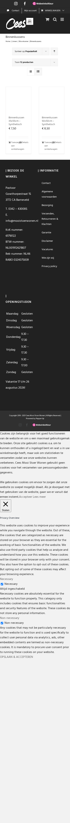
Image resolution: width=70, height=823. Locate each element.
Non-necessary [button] (9, 618)
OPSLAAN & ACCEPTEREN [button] (16, 657)
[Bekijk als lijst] (38, 71)
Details (25, 142)
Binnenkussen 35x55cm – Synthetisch (16, 121)
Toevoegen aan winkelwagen (14, 146)
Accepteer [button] (25, 497)
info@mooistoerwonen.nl (22, 221)
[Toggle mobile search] (55, 19)
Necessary (11, 584)
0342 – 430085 (17, 209)
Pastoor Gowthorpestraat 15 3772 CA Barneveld (18, 194)
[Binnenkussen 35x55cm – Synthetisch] (18, 99)
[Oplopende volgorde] (54, 51)
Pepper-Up (40, 418)
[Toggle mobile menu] (62, 19)
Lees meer (39, 497)
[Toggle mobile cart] (47, 19)
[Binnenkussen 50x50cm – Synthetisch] (51, 99)
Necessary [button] (6, 579)
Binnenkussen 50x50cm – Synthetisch (49, 121)
